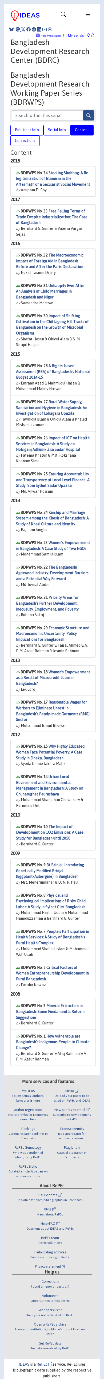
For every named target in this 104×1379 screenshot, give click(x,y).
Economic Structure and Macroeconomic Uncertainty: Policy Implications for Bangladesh (52, 634)
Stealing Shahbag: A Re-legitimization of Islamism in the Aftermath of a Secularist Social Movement (53, 179)
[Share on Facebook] (28, 29)
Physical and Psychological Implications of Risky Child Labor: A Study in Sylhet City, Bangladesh (51, 901)
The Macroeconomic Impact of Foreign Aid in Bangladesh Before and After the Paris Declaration (49, 261)
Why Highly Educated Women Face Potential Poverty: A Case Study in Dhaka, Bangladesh (50, 752)
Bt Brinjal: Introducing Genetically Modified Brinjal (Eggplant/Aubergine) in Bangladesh (50, 871)
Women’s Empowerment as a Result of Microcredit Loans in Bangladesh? (53, 678)
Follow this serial (51, 35)
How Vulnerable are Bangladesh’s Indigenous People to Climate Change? (53, 1042)
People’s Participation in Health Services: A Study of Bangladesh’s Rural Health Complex (52, 937)
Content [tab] (82, 130)
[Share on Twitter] (23, 29)
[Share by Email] (44, 29)
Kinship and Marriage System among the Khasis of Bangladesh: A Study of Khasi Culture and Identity (52, 518)
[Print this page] (50, 29)
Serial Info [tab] (57, 130)
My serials (75, 35)
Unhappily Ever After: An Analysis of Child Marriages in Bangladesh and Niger (51, 291)
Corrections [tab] (25, 140)
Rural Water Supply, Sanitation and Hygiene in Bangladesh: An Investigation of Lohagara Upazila (51, 407)
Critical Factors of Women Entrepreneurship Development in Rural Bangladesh (52, 973)
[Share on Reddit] (34, 29)
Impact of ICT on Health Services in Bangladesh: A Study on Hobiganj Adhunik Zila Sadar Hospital (53, 444)
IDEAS (24, 1364)
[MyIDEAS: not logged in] (90, 35)
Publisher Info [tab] (27, 130)
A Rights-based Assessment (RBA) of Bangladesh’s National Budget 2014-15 (53, 371)
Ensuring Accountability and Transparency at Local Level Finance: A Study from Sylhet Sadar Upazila (53, 480)
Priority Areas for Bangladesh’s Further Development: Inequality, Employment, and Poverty (47, 603)
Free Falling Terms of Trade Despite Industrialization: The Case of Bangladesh (51, 217)
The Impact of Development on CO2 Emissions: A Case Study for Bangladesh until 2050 (49, 832)
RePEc (42, 1364)
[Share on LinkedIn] (39, 29)
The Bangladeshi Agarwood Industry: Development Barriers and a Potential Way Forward (52, 573)
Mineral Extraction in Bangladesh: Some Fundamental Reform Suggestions (50, 1011)
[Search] (88, 115)
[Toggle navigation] (63, 15)
